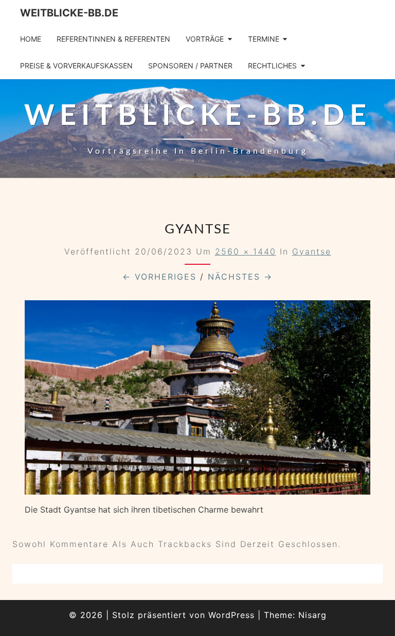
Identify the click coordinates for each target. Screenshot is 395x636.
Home (30, 38)
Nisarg (312, 615)
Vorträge (205, 38)
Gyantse (311, 251)
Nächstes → (240, 276)
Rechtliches (272, 65)
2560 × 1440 (245, 251)
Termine (263, 38)
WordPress (231, 615)
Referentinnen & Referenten (113, 38)
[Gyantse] (197, 401)
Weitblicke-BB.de (69, 13)
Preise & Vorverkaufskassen (76, 65)
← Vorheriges (159, 276)
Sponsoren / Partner (190, 65)
